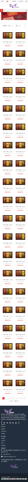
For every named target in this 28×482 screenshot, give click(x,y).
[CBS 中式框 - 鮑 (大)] (20, 218)
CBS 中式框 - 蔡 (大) (20, 334)
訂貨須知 (3, 440)
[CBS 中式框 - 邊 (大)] (20, 254)
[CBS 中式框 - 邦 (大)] (7, 200)
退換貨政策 (3, 431)
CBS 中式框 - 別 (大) (20, 115)
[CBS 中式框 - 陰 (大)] (7, 35)
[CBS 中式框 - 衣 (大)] (7, 108)
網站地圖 (3, 445)
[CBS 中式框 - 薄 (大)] (20, 291)
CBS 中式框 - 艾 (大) (7, 133)
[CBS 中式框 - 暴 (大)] (7, 218)
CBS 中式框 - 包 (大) (20, 206)
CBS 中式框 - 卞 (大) (7, 279)
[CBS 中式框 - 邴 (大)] (20, 273)
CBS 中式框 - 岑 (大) (20, 371)
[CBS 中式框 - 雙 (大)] (7, 71)
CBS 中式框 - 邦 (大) (7, 206)
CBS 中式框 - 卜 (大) (7, 316)
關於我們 (3, 426)
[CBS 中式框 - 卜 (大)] (7, 309)
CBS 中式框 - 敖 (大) (20, 151)
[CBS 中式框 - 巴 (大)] (7, 163)
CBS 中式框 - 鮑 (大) (20, 224)
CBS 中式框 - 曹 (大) (7, 371)
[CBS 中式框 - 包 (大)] (20, 200)
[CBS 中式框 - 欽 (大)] (20, 90)
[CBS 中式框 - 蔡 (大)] (20, 328)
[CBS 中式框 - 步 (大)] (7, 328)
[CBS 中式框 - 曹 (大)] (7, 364)
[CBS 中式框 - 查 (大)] (7, 382)
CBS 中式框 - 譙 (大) (20, 78)
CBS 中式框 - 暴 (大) (7, 224)
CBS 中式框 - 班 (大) (20, 188)
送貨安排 (3, 438)
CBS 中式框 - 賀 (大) (7, 60)
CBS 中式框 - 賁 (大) (20, 243)
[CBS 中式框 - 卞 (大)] (7, 273)
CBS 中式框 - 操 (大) (20, 352)
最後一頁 (17, 401)
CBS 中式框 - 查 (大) (7, 389)
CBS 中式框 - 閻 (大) (20, 60)
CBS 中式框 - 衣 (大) (7, 115)
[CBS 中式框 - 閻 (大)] (20, 53)
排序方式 (5, 25)
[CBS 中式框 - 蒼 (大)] (7, 346)
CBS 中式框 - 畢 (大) (7, 261)
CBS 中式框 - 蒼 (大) (7, 352)
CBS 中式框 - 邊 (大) (20, 261)
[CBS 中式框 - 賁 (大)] (20, 236)
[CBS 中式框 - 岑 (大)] (20, 364)
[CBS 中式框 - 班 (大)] (20, 181)
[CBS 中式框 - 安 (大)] (7, 145)
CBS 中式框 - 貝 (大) (7, 243)
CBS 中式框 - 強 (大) (7, 96)
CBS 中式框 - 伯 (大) (7, 298)
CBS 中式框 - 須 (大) (20, 41)
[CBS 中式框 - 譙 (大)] (20, 71)
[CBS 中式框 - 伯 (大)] (7, 291)
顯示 (17, 25)
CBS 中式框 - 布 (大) (20, 316)
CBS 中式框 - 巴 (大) (7, 170)
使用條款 (3, 433)
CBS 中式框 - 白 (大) (20, 170)
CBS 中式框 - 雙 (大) (7, 78)
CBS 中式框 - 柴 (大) (20, 389)
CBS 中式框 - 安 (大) (7, 151)
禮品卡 (2, 443)
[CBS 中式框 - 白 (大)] (20, 163)
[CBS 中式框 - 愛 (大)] (20, 126)
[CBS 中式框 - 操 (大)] (20, 346)
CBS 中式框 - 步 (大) (7, 334)
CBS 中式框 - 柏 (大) (7, 188)
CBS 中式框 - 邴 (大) (20, 279)
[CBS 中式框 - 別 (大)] (20, 108)
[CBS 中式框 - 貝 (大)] (7, 236)
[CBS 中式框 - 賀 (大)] (7, 53)
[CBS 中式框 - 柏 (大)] (7, 181)
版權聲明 (3, 428)
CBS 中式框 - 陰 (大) (7, 41)
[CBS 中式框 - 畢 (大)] (7, 254)
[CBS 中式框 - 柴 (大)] (20, 382)
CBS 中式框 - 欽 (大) (20, 96)
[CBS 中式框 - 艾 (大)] (7, 126)
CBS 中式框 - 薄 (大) (20, 298)
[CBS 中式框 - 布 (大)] (20, 309)
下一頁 (10, 401)
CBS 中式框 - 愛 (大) (20, 133)
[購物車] (26, 1)
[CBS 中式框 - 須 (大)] (20, 35)
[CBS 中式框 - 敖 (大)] (20, 145)
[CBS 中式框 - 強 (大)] (7, 90)
